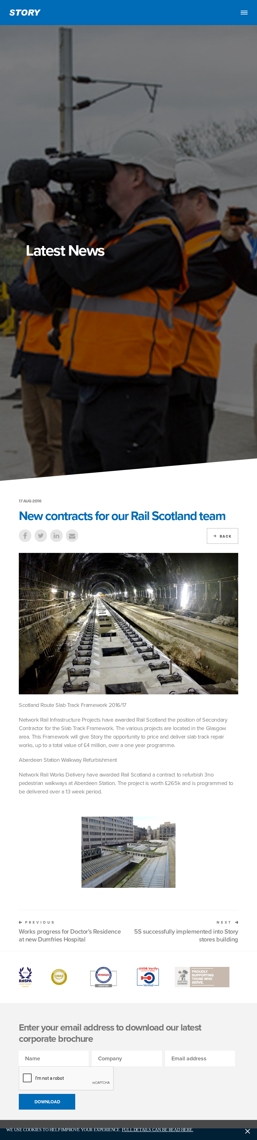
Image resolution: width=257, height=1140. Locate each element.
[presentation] (66, 1078)
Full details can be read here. (157, 1129)
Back (226, 536)
